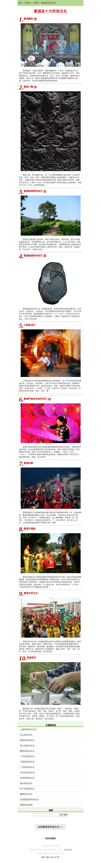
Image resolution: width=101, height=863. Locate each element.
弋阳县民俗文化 (27, 762)
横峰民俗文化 (26, 794)
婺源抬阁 (28, 463)
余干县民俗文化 (27, 789)
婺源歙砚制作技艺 (33, 255)
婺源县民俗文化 (48, 3)
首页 (20, 3)
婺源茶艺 (31, 657)
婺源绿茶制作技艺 (33, 191)
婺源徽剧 (28, 18)
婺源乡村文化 (31, 593)
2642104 (68, 850)
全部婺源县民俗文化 (29, 799)
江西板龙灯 (30, 325)
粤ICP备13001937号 (51, 857)
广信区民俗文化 (27, 767)
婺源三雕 (28, 86)
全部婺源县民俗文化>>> (50, 827)
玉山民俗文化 (26, 735)
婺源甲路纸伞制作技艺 (35, 398)
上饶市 (36, 3)
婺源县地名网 (26, 805)
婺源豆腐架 (30, 528)
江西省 (27, 3)
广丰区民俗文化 (27, 756)
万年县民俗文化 (27, 772)
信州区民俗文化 (27, 778)
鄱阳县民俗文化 (27, 751)
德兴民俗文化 (26, 783)
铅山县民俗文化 (27, 745)
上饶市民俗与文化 (28, 729)
